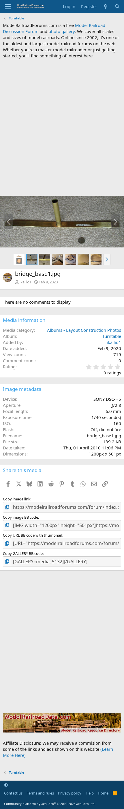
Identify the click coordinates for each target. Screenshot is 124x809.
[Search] (117, 6)
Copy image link (16, 499)
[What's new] (105, 6)
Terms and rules (40, 793)
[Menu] (8, 6)
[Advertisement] (62, 127)
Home (103, 793)
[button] (106, 259)
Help (90, 793)
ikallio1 (25, 282)
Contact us (13, 793)
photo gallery (61, 31)
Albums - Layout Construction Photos (84, 330)
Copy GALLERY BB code (23, 553)
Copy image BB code (20, 517)
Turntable (111, 336)
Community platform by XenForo (49, 803)
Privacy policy (69, 793)
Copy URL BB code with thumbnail (32, 535)
